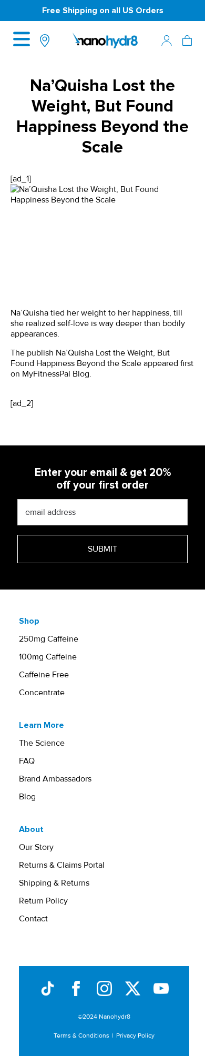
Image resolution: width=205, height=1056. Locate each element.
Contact (33, 918)
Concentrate (42, 692)
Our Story (36, 847)
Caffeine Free (44, 674)
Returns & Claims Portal (62, 865)
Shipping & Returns (54, 883)
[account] (166, 40)
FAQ (27, 761)
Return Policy (43, 901)
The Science (42, 743)
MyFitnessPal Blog (55, 374)
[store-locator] (44, 40)
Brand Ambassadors (55, 779)
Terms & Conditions (81, 1036)
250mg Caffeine (48, 639)
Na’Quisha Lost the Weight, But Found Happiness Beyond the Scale (90, 358)
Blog (27, 796)
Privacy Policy (135, 1036)
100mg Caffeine (48, 657)
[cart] (187, 40)
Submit (102, 549)
